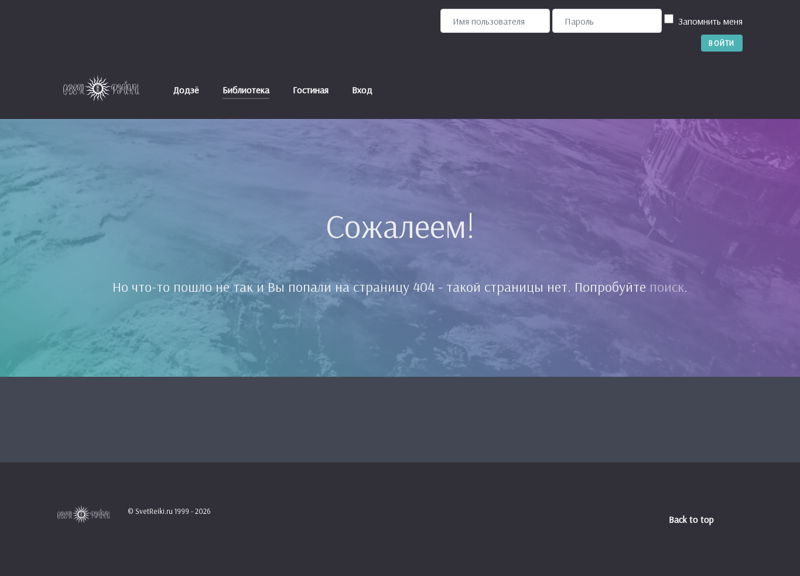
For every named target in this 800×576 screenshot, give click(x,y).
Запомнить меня (710, 21)
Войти (722, 42)
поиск (666, 286)
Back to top (692, 519)
